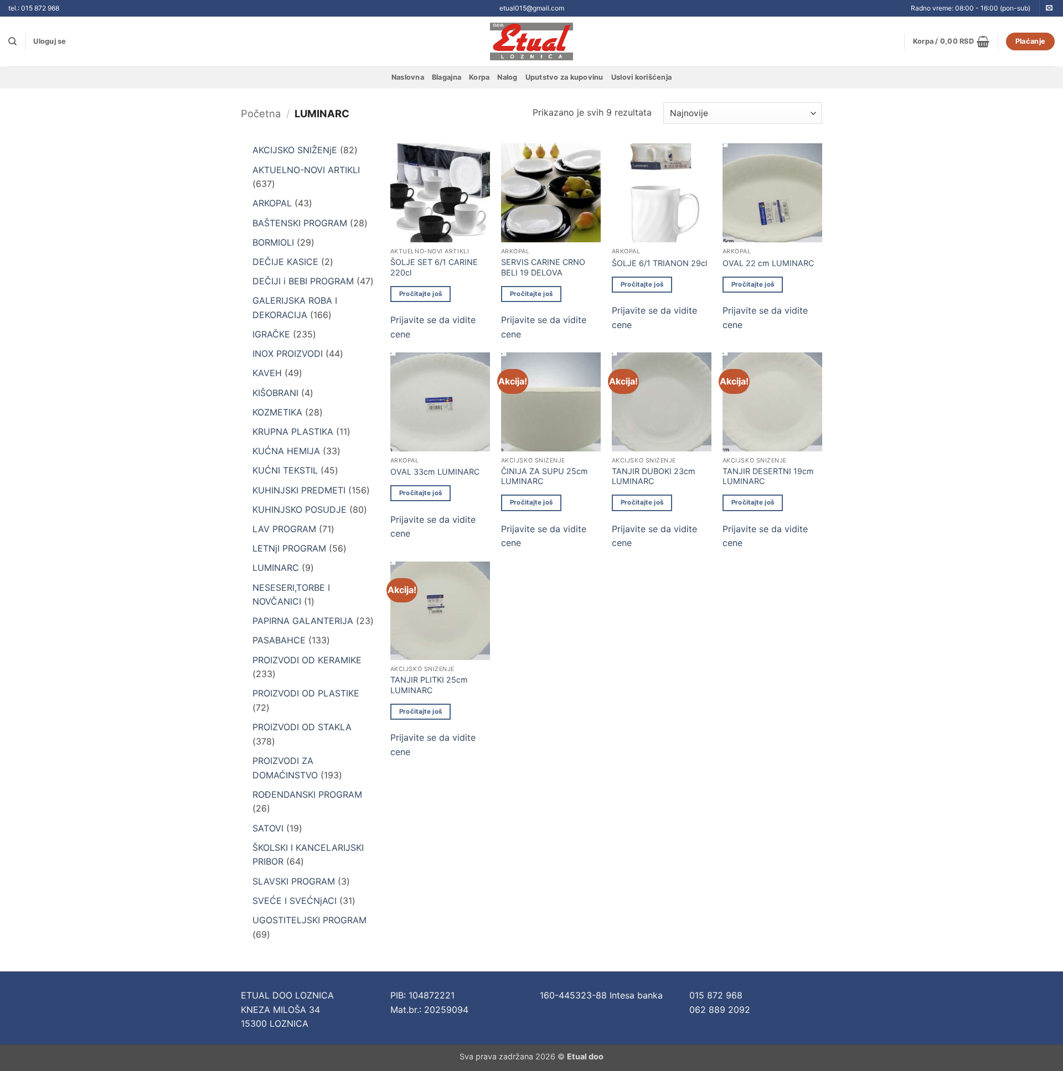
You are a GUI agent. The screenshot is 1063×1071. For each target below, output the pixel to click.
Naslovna (407, 77)
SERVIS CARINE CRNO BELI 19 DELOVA (543, 267)
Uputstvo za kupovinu (564, 77)
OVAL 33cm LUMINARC (434, 471)
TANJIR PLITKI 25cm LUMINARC (429, 685)
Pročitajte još (420, 294)
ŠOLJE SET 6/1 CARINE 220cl (434, 267)
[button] (49, 41)
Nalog (507, 77)
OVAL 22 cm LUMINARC (768, 263)
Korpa (479, 77)
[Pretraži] (12, 41)
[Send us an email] (1049, 8)
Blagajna (446, 77)
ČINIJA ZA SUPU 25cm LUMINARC (544, 476)
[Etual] (532, 41)
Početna (261, 113)
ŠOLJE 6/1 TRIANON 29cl (659, 263)
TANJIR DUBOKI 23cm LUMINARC (653, 476)
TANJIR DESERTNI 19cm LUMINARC (768, 476)
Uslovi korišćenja (641, 77)
